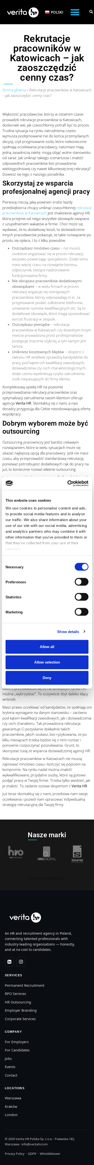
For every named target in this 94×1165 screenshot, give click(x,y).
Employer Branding (21, 1010)
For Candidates (17, 1050)
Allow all (47, 647)
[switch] (81, 582)
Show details (68, 631)
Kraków (11, 1106)
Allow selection (47, 662)
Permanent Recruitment (24, 985)
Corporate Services (20, 1018)
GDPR (32, 1153)
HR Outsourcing (18, 1002)
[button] (75, 12)
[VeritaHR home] (25, 917)
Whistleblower (50, 1153)
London (11, 1114)
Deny (47, 678)
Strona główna (14, 89)
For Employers (17, 1041)
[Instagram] (21, 961)
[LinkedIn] (9, 961)
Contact (11, 1075)
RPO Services (15, 993)
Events (10, 1066)
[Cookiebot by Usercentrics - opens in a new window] (67, 483)
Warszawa (13, 1097)
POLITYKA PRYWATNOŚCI (47, 878)
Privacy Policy (14, 1153)
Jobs (8, 1058)
